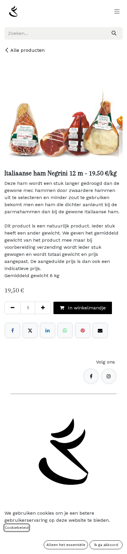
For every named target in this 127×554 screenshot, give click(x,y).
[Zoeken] (114, 33)
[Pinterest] (83, 330)
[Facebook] (12, 330)
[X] (30, 330)
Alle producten (27, 50)
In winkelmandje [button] (86, 308)
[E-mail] (100, 330)
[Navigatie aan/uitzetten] (117, 11)
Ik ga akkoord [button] (106, 545)
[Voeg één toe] (43, 308)
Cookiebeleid (17, 528)
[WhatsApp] (65, 330)
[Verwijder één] (12, 308)
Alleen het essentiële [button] (65, 545)
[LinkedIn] (47, 330)
